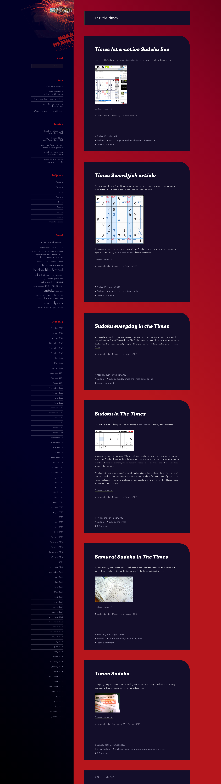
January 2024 (57, 338)
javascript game (57, 261)
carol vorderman (138, 749)
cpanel (53, 247)
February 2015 (57, 537)
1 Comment (102, 526)
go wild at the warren (55, 257)
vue (45, 304)
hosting (39, 261)
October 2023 (57, 353)
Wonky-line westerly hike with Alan (48, 111)
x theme (60, 308)
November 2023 (56, 348)
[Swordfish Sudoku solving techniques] (137, 219)
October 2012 (57, 557)
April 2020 (58, 403)
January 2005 (57, 717)
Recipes (60, 207)
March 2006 (57, 657)
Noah (46, 131)
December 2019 (56, 408)
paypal (44, 279)
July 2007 (59, 582)
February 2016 (57, 498)
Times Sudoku (112, 673)
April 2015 (58, 527)
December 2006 (56, 617)
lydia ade (39, 275)
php (61, 279)
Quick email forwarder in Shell (55, 132)
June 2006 (58, 647)
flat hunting (41, 257)
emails (38, 254)
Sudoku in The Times (120, 414)
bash (46, 243)
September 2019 (56, 413)
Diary (60, 192)
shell (47, 285)
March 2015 (58, 532)
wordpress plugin (47, 307)
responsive (57, 282)
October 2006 (57, 627)
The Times (143, 425)
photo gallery (53, 279)
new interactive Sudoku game (135, 60)
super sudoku (38, 299)
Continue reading (104, 109)
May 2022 (58, 363)
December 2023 (56, 343)
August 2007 (57, 577)
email (61, 251)
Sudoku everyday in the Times (132, 326)
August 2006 (57, 637)
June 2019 (59, 418)
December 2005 (56, 672)
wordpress (55, 303)
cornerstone (44, 247)
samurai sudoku (39, 286)
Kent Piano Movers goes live (53, 146)
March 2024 (58, 333)
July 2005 (59, 697)
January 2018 (57, 433)
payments (60, 275)
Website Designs (56, 222)
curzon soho (35, 251)
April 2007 (58, 597)
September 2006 (55, 632)
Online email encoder (54, 87)
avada (40, 243)
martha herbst (51, 275)
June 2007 (58, 587)
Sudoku (60, 217)
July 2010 (59, 562)
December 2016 (56, 468)
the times (48, 298)
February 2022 (57, 368)
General (59, 197)
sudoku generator (43, 295)
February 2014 (57, 547)
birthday (54, 243)
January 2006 (57, 667)
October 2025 (57, 328)
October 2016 (57, 473)
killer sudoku (38, 265)
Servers (60, 212)
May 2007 (58, 592)
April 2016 (58, 488)
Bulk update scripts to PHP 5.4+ (55, 161)
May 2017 (59, 453)
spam (61, 286)
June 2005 (58, 702)
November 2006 (56, 622)
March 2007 (57, 602)
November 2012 (56, 552)
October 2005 (57, 682)
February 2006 (56, 662)
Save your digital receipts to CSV (48, 99)
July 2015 (59, 517)
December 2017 (56, 438)
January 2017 (57, 463)
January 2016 (57, 503)
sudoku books (59, 291)
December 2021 (56, 373)
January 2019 (57, 428)
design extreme (52, 251)
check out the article (123, 253)
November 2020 (56, 388)
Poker (60, 202)
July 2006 (59, 642)
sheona (54, 286)
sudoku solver (57, 295)
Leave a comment (105, 144)
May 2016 (58, 483)
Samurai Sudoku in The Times (131, 557)
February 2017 (57, 458)
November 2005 (56, 677)
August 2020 (57, 393)
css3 (60, 247)
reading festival (46, 282)
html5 (46, 261)
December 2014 (56, 542)
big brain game (122, 749)
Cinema (59, 187)
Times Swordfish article (125, 175)
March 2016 (58, 493)
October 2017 (57, 443)
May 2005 (58, 707)
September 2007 (56, 572)
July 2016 (59, 478)
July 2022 (59, 358)
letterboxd (59, 265)
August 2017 (58, 448)
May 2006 (58, 652)
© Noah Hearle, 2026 (104, 777)
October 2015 (57, 508)
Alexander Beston (48, 145)
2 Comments (103, 753)
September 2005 (55, 687)
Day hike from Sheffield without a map (53, 105)
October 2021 (57, 378)
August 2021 (58, 383)
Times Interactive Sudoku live (132, 49)
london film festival (48, 270)
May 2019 (58, 423)
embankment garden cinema (52, 254)
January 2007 (57, 612)
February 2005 (56, 712)
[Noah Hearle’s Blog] (60, 28)
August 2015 (57, 513)
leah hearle (48, 265)
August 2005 (57, 692)
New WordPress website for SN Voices (53, 93)
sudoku (49, 291)
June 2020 (58, 398)
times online (58, 299)
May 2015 (58, 522)
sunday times (123, 378)
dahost (43, 251)
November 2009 (56, 567)
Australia (59, 182)
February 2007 (56, 607)
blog (61, 243)
